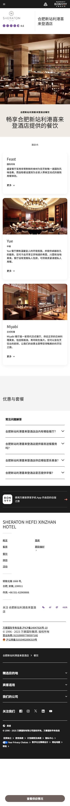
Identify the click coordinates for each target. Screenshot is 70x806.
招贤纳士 (7, 738)
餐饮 (5, 554)
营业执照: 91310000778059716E (20, 635)
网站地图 (56, 742)
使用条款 (19, 738)
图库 (37, 540)
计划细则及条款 (34, 738)
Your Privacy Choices (18, 742)
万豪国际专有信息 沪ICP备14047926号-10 (25, 627)
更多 (9, 185)
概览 (5, 540)
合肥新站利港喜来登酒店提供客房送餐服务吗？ (31, 446)
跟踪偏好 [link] (40, 546)
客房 (5, 546)
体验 (5, 560)
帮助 (5, 746)
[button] (45, 4)
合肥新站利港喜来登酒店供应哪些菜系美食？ (32, 460)
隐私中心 (49, 738)
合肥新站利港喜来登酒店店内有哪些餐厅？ (31, 431)
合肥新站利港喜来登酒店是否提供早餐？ (29, 473)
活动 (5, 566)
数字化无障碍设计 (40, 742)
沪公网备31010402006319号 (21, 639)
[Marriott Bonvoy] (58, 4)
